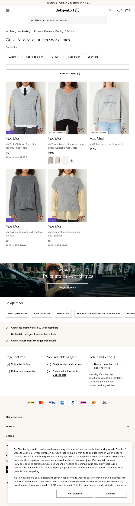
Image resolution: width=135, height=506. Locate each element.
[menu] (7, 10)
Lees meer (120, 485)
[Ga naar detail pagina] (71, 160)
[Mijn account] (110, 10)
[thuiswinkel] (104, 404)
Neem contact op (103, 364)
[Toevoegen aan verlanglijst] (41, 130)
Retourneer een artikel (23, 371)
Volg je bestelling (20, 364)
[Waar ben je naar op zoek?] (32, 20)
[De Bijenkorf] (67, 10)
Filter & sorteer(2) (70, 73)
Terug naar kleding (20, 31)
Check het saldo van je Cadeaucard (65, 372)
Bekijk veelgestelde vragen (67, 364)
